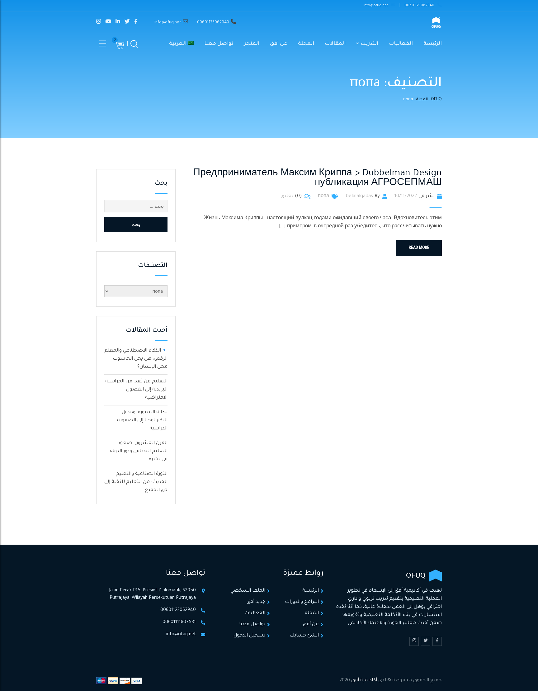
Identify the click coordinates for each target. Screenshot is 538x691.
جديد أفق (256, 602)
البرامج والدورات (302, 602)
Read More (419, 248)
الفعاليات (401, 44)
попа (323, 196)
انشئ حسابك (304, 635)
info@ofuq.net (375, 6)
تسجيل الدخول (249, 635)
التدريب (369, 44)
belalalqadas (359, 196)
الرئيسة (432, 44)
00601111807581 (179, 622)
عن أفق (278, 44)
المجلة (306, 44)
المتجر (251, 44)
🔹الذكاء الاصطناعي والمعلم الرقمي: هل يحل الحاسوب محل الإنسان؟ (136, 359)
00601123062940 (419, 6)
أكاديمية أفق (364, 680)
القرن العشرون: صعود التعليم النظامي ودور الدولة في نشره (139, 451)
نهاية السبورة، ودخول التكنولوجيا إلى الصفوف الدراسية (142, 420)
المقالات (335, 44)
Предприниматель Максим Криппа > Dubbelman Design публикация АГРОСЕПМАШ (317, 178)
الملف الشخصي (247, 591)
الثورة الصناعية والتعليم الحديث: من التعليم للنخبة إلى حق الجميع (136, 482)
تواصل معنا (219, 44)
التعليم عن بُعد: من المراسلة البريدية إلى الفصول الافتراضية (136, 389)
